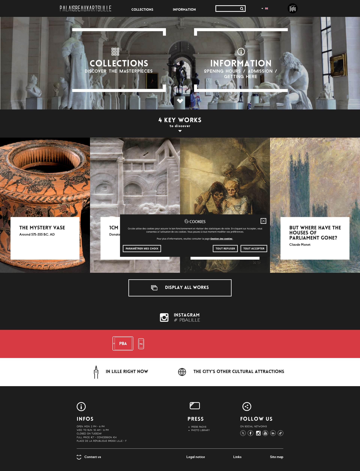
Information (184, 10)
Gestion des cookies (221, 238)
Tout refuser (225, 248)
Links (237, 457)
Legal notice (195, 457)
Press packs (198, 427)
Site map (276, 457)
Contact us (92, 457)
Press (196, 419)
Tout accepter (253, 248)
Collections (142, 10)
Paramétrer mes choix (142, 248)
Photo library (200, 430)
